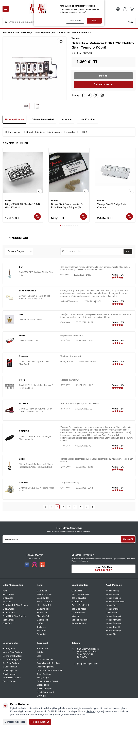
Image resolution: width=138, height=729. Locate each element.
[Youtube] (42, 564)
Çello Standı (111, 612)
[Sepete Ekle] (37, 216)
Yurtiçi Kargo (43, 678)
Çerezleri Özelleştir (15, 721)
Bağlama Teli (43, 609)
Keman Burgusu (113, 623)
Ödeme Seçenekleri (43, 119)
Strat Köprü (86, 32)
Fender (54, 200)
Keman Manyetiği (114, 620)
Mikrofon (75, 616)
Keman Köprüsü (113, 616)
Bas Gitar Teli (43, 598)
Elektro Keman (9, 681)
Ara (127, 251)
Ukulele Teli (42, 620)
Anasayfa (7, 32)
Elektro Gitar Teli (44, 594)
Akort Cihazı (8, 594)
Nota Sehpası (9, 620)
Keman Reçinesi (113, 598)
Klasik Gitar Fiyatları (12, 659)
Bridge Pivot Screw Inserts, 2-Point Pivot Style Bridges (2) (67, 206)
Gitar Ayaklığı (8, 609)
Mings (8, 200)
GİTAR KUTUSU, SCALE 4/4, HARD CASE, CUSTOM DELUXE (35, 410)
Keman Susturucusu (115, 602)
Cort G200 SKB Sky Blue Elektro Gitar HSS (36, 273)
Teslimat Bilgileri (44, 688)
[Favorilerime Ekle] (39, 191)
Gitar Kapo (7, 623)
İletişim (40, 652)
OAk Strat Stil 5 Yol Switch (31, 320)
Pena (5, 591)
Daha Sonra (75, 20)
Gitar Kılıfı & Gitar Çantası (14, 616)
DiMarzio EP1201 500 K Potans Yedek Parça (36, 489)
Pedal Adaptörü (79, 623)
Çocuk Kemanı (9, 674)
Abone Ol (128, 539)
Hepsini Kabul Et (40, 721)
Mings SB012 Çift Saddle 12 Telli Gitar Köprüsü (22, 206)
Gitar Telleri (42, 591)
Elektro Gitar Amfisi (80, 594)
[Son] (93, 507)
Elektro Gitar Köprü (68, 32)
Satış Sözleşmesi (45, 659)
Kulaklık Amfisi (78, 612)
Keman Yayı (111, 605)
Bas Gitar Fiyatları (11, 663)
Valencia (76, 38)
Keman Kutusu (112, 594)
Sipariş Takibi (43, 685)
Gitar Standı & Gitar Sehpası (15, 605)
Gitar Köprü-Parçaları (46, 32)
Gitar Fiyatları (9, 648)
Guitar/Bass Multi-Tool (29, 341)
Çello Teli (41, 627)
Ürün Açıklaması (14, 119)
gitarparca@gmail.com (87, 664)
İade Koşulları (87, 119)
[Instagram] (34, 564)
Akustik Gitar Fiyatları (12, 652)
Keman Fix (111, 634)
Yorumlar (67, 119)
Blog (39, 656)
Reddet (91, 711)
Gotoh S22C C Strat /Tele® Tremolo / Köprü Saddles (36, 386)
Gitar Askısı (8, 598)
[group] (34, 68)
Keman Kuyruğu (113, 630)
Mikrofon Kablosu (80, 620)
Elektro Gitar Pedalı (80, 605)
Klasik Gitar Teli (44, 605)
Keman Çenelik (113, 627)
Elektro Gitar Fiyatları (12, 656)
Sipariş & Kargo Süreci (47, 681)
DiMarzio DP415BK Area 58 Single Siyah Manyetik (35, 437)
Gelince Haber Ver (103, 84)
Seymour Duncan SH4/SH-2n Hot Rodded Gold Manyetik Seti (34, 297)
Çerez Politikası (44, 674)
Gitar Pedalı (77, 602)
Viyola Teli (41, 630)
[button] (60, 225)
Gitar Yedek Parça (23, 32)
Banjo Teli (41, 634)
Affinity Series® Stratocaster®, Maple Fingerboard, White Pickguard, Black (36, 465)
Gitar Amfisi (77, 591)
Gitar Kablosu (9, 612)
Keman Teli (42, 612)
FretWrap (7, 602)
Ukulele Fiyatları (10, 667)
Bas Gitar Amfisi (79, 598)
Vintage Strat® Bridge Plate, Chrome (112, 206)
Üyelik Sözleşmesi (45, 692)
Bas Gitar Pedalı (79, 609)
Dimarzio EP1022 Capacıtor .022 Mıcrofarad (34, 362)
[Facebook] (26, 564)
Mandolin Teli (43, 616)
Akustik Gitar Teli (44, 602)
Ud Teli (40, 623)
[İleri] (87, 507)
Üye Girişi (41, 696)
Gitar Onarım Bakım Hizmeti (49, 670)
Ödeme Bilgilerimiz (45, 667)
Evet (94, 20)
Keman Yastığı (112, 591)
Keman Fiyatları (10, 670)
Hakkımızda (42, 648)
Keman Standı (112, 609)
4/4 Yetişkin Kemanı (12, 678)
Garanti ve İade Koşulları (48, 663)
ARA (130, 22)
